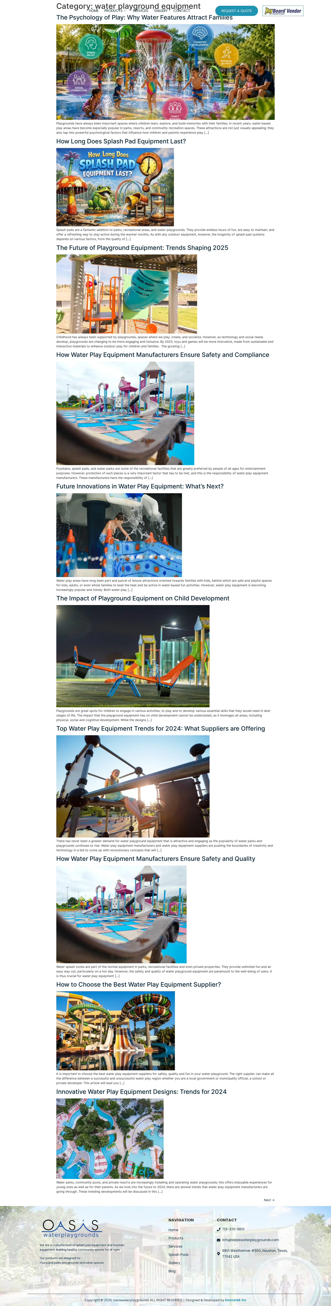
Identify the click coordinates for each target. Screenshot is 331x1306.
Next (269, 1200)
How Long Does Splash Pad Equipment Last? (121, 141)
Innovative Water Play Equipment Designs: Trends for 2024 (141, 1091)
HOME (94, 10)
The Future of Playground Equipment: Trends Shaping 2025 (142, 247)
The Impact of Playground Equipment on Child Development (142, 598)
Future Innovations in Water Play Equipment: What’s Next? (140, 486)
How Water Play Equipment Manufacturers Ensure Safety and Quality (155, 858)
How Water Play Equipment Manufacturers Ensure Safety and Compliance (162, 354)
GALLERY (161, 10)
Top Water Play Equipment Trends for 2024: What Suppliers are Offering (160, 728)
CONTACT (181, 10)
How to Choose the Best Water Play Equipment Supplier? (138, 984)
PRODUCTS (113, 10)
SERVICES (140, 10)
